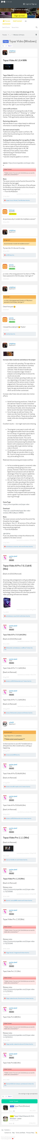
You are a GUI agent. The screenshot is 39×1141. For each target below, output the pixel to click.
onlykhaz (12, 51)
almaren (8, 681)
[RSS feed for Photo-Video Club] (36, 1132)
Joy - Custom (5, 1130)
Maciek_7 (16, 200)
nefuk (20, 546)
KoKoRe (12, 859)
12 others (23, 786)
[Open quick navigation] (36, 34)
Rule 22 (14, 185)
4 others (25, 818)
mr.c (16, 859)
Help (13, 1133)
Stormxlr (8, 900)
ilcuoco (11, 200)
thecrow (8, 859)
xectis (11, 265)
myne (14, 616)
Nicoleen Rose (13, 1108)
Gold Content (17, 21)
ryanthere (22, 1084)
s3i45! (11, 723)
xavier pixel (13, 556)
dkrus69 (12, 786)
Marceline (20, 998)
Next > (10, 46)
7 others (28, 648)
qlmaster (19, 713)
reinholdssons (9, 546)
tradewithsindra (13, 998)
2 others (27, 998)
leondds (11, 1044)
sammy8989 (14, 900)
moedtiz (17, 786)
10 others (26, 1044)
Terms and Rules (20, 1133)
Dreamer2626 (9, 1084)
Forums (7, 21)
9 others (26, 713)
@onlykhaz (6, 533)
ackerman (15, 546)
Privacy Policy (30, 1133)
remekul (20, 900)
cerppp (7, 200)
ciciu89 (22, 648)
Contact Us (7, 1133)
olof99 (7, 255)
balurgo (12, 210)
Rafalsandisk (9, 648)
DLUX (17, 616)
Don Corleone (16, 1084)
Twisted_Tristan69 (14, 1120)
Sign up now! (19, 16)
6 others (24, 616)
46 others (23, 200)
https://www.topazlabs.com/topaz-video (16, 504)
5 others (26, 900)
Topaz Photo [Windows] (22, 1106)
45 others (26, 546)
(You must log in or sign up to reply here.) (28, 1093)
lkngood (16, 952)
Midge (7, 952)
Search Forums (6, 27)
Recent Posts (15, 27)
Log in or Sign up (31, 4)
